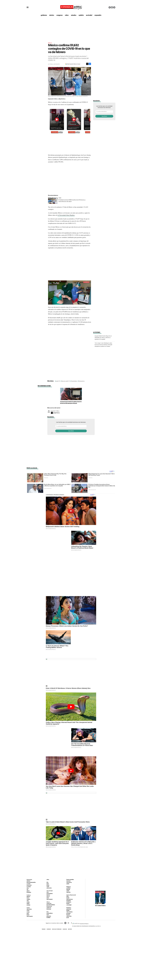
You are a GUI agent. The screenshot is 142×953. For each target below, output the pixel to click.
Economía (28, 877)
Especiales (68, 885)
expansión (98, 15)
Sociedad (89, 15)
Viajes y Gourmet (30, 909)
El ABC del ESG (69, 875)
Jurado (67, 911)
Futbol (67, 889)
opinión (81, 15)
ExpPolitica (65, 916)
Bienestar (68, 908)
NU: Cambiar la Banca (100, 899)
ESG (27, 883)
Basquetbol (68, 894)
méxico (51, 15)
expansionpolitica (68, 916)
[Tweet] (87, 64)
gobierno (44, 15)
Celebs (48, 880)
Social (48, 908)
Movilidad (48, 911)
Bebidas (67, 904)
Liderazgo (68, 882)
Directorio (70, 922)
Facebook (114, 7)
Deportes (48, 888)
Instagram (112, 7)
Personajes (68, 906)
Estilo (48, 885)
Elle (47, 875)
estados (73, 15)
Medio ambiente (50, 906)
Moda (28, 906)
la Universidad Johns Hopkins (66, 215)
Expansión (29, 873)
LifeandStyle (29, 885)
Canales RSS (65, 922)
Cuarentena (74, 381)
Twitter (109, 7)
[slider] (68, 303)
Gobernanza (49, 909)
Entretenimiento (50, 887)
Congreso (28, 892)
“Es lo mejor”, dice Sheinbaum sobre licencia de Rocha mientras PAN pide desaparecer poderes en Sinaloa (103, 344)
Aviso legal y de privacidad (56, 922)
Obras (28, 881)
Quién (28, 901)
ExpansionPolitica (71, 916)
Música (48, 891)
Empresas (28, 874)
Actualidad (68, 881)
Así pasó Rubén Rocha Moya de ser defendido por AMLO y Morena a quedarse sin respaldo (103, 337)
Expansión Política (55, 411)
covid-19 (58, 381)
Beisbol (67, 891)
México (50, 42)
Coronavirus (81, 381)
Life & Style (50, 884)
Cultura (48, 873)
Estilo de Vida (68, 909)
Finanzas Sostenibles (70, 873)
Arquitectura (49, 901)
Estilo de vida (49, 881)
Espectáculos (29, 902)
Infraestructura (49, 899)
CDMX (67, 15)
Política (29, 888)
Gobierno (28, 890)
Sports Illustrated (71, 888)
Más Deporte (68, 895)
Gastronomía (68, 902)
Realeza (28, 904)
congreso (59, 15)
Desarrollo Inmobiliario (51, 898)
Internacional (29, 878)
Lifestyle (67, 897)
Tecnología (29, 880)
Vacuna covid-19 (65, 381)
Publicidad (43, 922)
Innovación (68, 874)
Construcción (49, 896)
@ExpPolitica (62, 99)
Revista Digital (68, 898)
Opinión (28, 897)
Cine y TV (48, 889)
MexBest (68, 901)
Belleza (28, 908)
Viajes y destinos (69, 905)
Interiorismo (49, 902)
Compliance (49, 922)
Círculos (28, 905)
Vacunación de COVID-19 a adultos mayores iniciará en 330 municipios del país (71, 402)
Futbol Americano (69, 892)
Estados (28, 895)
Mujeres (28, 884)
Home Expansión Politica (31, 875)
